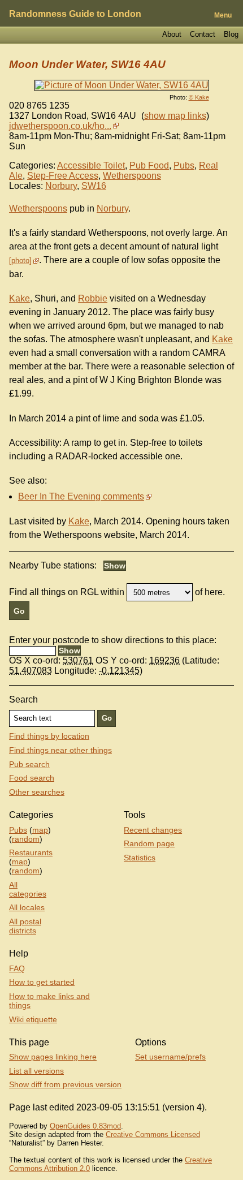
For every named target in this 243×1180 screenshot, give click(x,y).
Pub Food (149, 165)
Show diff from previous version (65, 1084)
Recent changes (153, 829)
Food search (31, 777)
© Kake (199, 97)
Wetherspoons (132, 175)
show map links (175, 115)
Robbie (92, 298)
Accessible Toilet (91, 165)
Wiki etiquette (33, 1019)
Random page (149, 843)
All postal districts (25, 926)
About (171, 34)
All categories (27, 889)
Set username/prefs (170, 1056)
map (40, 829)
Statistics (139, 857)
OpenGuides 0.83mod (85, 1126)
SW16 (93, 186)
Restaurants (31, 852)
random (26, 838)
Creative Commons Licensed (153, 1134)
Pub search (29, 764)
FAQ (17, 968)
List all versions (36, 1070)
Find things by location (49, 735)
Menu (223, 15)
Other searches (36, 791)
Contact (202, 34)
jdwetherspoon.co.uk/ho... (60, 126)
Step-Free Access (62, 175)
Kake (19, 298)
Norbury (61, 186)
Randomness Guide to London (75, 14)
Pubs (183, 165)
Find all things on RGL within (66, 592)
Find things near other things (60, 750)
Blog (231, 34)
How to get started (42, 982)
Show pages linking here (53, 1056)
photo (20, 260)
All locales (27, 907)
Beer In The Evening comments (81, 496)
